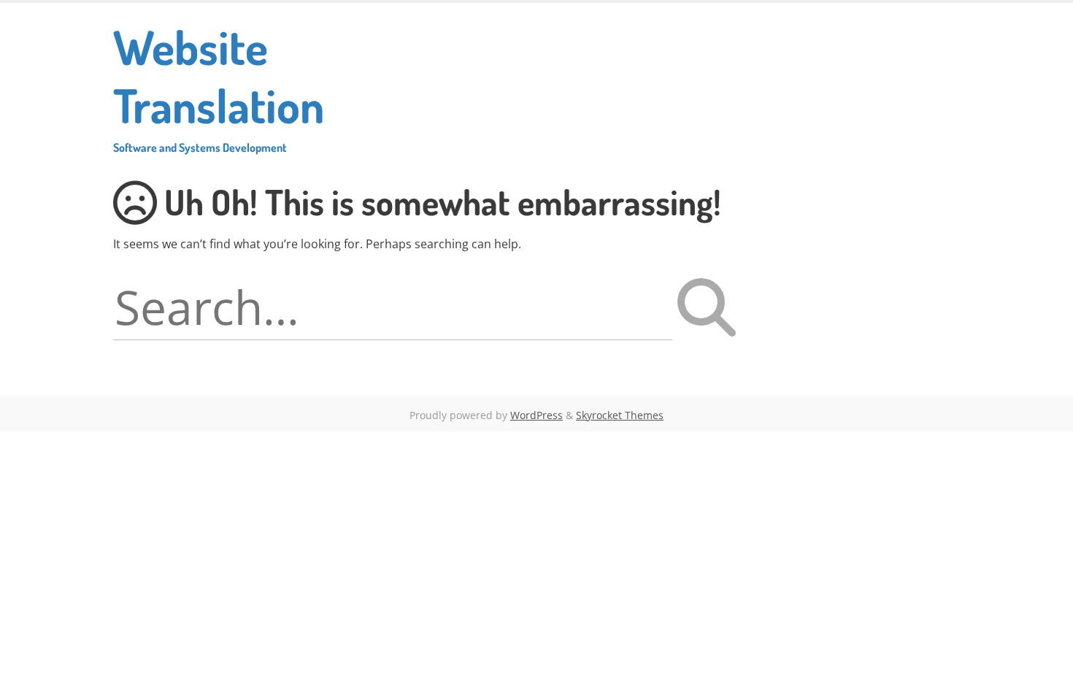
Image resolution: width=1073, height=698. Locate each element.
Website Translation (218, 86)
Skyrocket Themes (620, 415)
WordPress (536, 415)
